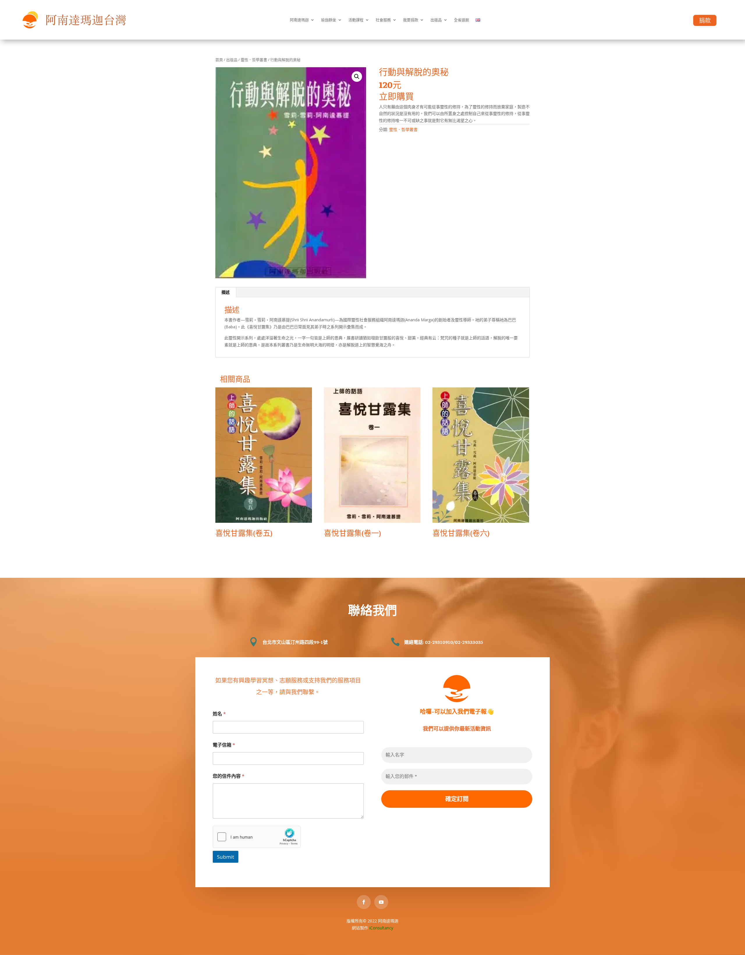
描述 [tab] (225, 292)
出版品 (436, 19)
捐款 (705, 20)
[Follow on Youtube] (381, 902)
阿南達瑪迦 (299, 19)
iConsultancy (381, 928)
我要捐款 (410, 19)
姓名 (219, 714)
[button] (357, 76)
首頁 (219, 59)
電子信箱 (224, 745)
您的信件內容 (228, 776)
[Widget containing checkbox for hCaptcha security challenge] (257, 837)
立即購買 (396, 96)
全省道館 (461, 19)
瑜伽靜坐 (328, 19)
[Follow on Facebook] (364, 902)
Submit (225, 856)
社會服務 (383, 19)
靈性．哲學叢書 (254, 59)
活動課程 (355, 19)
